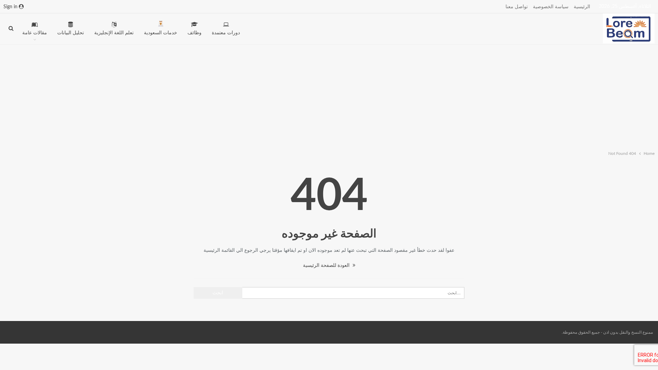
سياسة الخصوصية (551, 6)
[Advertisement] (329, 96)
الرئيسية (582, 6)
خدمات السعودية (160, 32)
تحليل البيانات (70, 32)
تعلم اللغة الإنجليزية (114, 32)
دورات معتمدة (226, 32)
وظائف (194, 32)
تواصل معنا (516, 6)
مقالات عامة (34, 32)
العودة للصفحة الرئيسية (327, 265)
